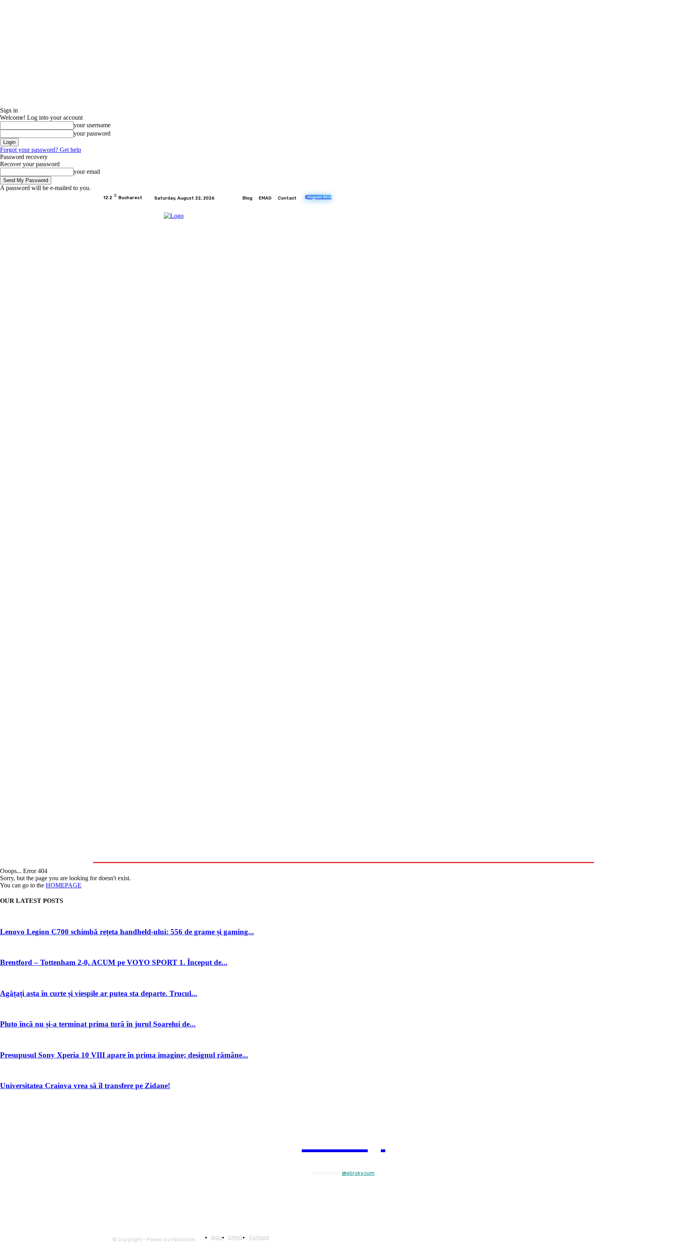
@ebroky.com (358, 1173)
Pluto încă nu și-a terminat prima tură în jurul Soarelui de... (98, 1024)
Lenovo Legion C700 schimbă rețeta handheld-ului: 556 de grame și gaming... (127, 932)
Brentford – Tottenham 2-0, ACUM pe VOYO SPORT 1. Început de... (113, 962)
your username (92, 125)
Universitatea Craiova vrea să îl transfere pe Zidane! (85, 1085)
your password (92, 133)
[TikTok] (560, 198)
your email (87, 171)
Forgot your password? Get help (40, 149)
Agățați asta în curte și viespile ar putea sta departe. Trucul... (98, 993)
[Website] (579, 198)
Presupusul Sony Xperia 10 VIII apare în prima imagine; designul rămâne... (124, 1055)
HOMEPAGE (64, 885)
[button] (575, 852)
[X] (570, 198)
